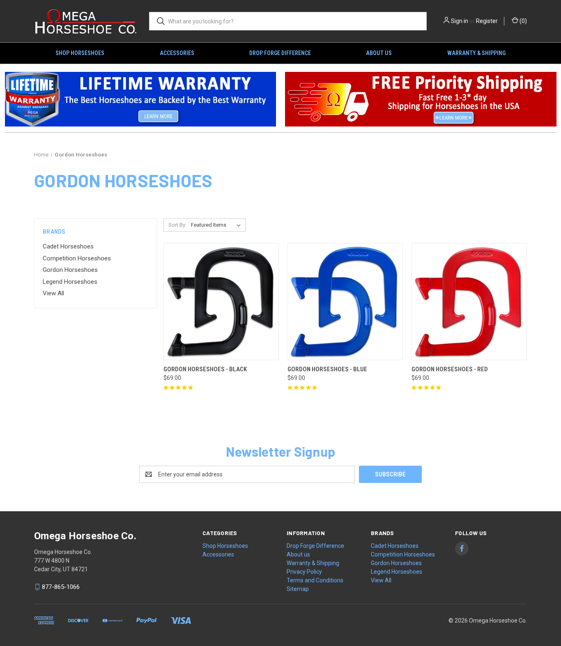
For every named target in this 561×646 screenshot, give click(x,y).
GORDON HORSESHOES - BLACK (205, 369)
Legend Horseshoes (70, 281)
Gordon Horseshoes (70, 270)
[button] (140, 99)
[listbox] (217, 225)
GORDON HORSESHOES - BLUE (327, 369)
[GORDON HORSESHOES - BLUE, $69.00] (345, 302)
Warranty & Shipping (476, 53)
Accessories (177, 53)
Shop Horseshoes (79, 53)
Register (487, 21)
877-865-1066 (61, 587)
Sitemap (298, 589)
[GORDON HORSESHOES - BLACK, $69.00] (221, 302)
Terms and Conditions (315, 580)
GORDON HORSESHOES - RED (450, 369)
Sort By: (177, 225)
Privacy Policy (304, 571)
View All (53, 293)
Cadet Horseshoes (68, 246)
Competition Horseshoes (77, 258)
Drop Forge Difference (280, 53)
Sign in (459, 21)
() (522, 21)
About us (379, 53)
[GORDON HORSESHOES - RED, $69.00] (469, 302)
